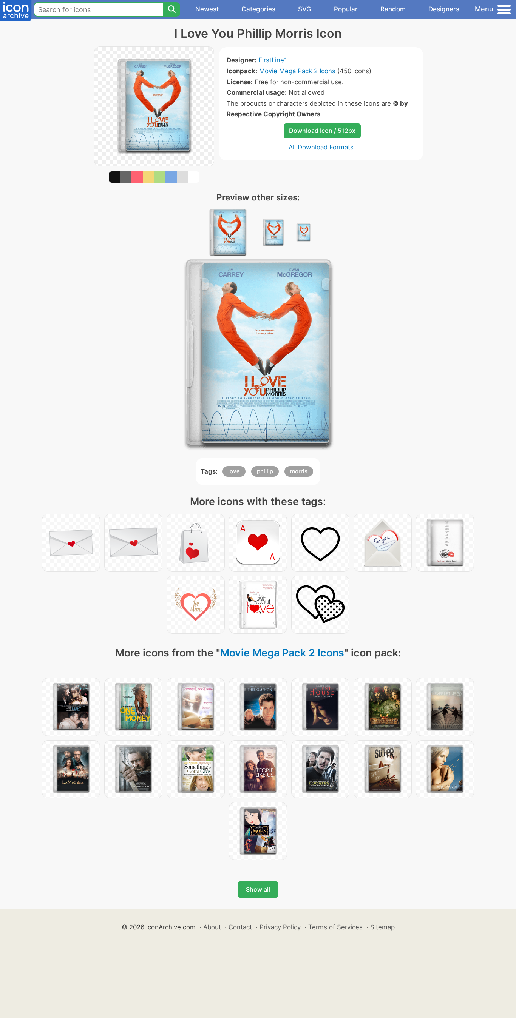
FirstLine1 (272, 60)
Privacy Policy (280, 927)
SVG (304, 9)
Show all (258, 889)
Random (393, 9)
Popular (346, 9)
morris (298, 471)
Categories (258, 9)
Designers (443, 9)
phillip (265, 471)
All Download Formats (321, 147)
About (212, 927)
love (234, 471)
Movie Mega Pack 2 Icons (297, 71)
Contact (240, 927)
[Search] (171, 9)
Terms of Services (335, 927)
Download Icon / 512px (322, 130)
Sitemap (382, 927)
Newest (207, 9)
